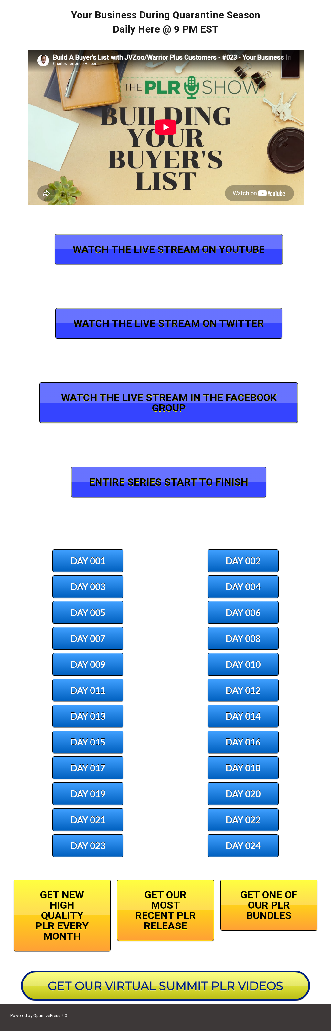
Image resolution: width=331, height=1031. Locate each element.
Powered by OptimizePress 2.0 (38, 1015)
